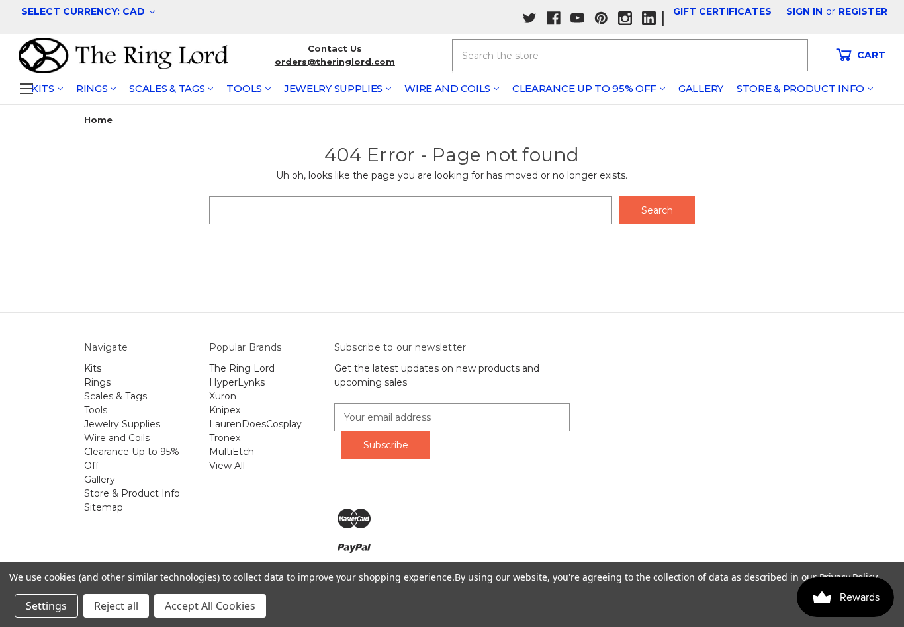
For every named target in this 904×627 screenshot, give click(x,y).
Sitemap (103, 507)
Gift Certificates (722, 11)
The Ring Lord (242, 368)
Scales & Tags (166, 88)
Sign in (804, 11)
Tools (244, 88)
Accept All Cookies (210, 606)
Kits (42, 88)
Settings (46, 606)
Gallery (700, 88)
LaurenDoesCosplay (255, 424)
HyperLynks (237, 382)
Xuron (222, 396)
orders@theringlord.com (335, 61)
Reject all (116, 606)
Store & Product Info (800, 88)
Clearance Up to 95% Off (584, 88)
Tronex (224, 438)
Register (862, 11)
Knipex (224, 410)
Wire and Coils (447, 88)
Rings (92, 88)
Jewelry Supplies (333, 88)
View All (227, 466)
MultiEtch (231, 452)
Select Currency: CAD (84, 11)
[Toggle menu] (26, 88)
